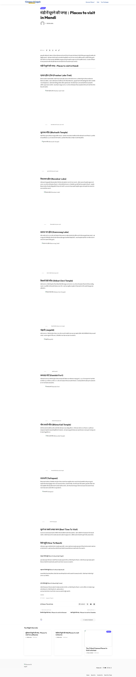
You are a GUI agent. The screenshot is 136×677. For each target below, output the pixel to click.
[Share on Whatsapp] (52, 50)
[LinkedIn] (109, 668)
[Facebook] (103, 668)
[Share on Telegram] (55, 50)
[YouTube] (105, 668)
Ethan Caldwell (90, 652)
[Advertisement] (68, 37)
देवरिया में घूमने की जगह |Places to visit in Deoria (67, 634)
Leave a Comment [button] (89, 619)
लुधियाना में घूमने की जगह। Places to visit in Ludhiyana (36, 634)
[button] (111, 2)
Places (43, 8)
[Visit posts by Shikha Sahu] (42, 23)
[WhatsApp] (111, 668)
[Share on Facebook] (46, 50)
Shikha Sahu (50, 23)
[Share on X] (49, 50)
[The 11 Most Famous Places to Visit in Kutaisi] (98, 638)
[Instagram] (107, 668)
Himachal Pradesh (49, 598)
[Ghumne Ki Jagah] (33, 2)
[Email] (90, 604)
